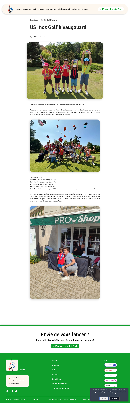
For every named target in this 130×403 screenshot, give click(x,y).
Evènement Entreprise (59, 384)
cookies (109, 390)
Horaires (55, 374)
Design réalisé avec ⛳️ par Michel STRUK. (62, 400)
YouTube (109, 370)
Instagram (109, 380)
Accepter (114, 398)
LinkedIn (109, 375)
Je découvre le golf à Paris (110, 9)
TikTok (108, 385)
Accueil (54, 361)
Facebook (109, 365)
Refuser (103, 398)
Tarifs (54, 370)
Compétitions (56, 379)
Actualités (55, 365)
